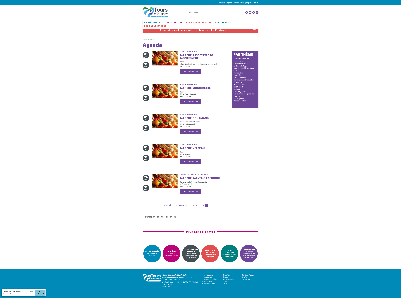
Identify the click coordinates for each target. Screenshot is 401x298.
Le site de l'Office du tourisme (229, 253)
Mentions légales (248, 275)
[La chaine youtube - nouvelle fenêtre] (250, 12)
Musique (236, 89)
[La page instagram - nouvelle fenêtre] (257, 12)
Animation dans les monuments (241, 60)
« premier (168, 205)
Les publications (155, 26)
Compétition (238, 73)
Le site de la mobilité (152, 253)
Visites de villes (239, 101)
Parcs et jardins (239, 91)
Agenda (229, 3)
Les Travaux (223, 23)
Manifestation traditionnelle (239, 85)
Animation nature (240, 63)
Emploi (248, 3)
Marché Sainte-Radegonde (200, 178)
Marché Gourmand (194, 118)
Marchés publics (239, 3)
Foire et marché (239, 77)
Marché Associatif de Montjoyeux (196, 56)
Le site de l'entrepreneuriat (171, 253)
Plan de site (246, 279)
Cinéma (236, 70)
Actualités (221, 3)
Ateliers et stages (240, 66)
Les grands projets (199, 23)
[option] (152, 253)
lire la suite (188, 71)
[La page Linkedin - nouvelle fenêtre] (253, 12)
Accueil (145, 39)
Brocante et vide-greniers (243, 68)
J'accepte (40, 293)
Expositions (237, 75)
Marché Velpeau (192, 148)
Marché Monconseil (195, 88)
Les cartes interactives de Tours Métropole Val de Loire (248, 253)
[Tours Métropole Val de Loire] (155, 12)
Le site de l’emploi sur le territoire (210, 253)
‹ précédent (179, 205)
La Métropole (153, 23)
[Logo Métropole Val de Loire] (152, 281)
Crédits (244, 277)
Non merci (31, 293)
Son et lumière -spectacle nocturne (243, 95)
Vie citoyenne (238, 98)
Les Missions (174, 23)
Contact (255, 3)
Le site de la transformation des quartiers (191, 253)
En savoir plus (7, 294)
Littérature (237, 82)
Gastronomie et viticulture (243, 80)
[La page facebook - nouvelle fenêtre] (246, 12)
